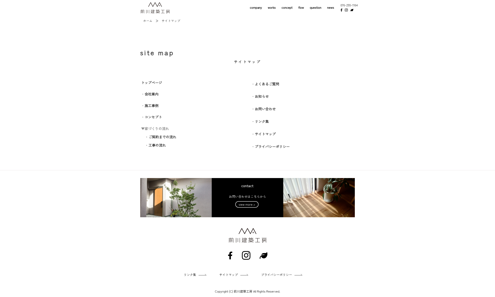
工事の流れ (157, 145)
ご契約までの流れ (162, 136)
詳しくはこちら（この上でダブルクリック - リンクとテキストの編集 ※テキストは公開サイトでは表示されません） (247, 197)
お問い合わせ (265, 108)
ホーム (147, 20)
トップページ (151, 82)
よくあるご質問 (267, 83)
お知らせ (262, 96)
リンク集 (262, 121)
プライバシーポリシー (272, 146)
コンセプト (153, 116)
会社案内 (152, 93)
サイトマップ (265, 133)
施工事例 (152, 105)
